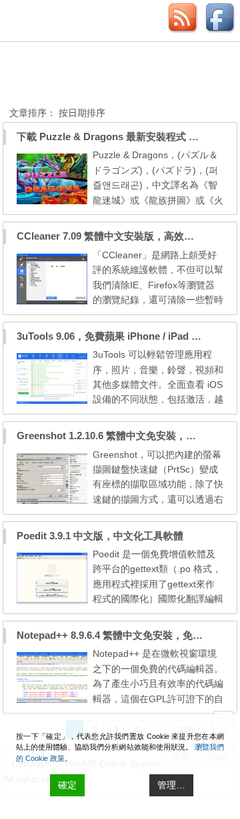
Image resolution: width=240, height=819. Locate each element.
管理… (171, 785)
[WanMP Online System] (82, 76)
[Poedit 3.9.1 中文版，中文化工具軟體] (52, 600)
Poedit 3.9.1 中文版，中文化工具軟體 (100, 535)
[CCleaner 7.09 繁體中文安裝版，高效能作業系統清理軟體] (52, 301)
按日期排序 (80, 112)
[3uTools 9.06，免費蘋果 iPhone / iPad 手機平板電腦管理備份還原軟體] (52, 400)
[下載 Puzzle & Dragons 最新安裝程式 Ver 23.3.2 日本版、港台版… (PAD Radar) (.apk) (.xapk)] (52, 201)
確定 (67, 785)
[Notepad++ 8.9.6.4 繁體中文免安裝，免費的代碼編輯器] (52, 699)
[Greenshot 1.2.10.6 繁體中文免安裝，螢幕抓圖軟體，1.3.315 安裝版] (52, 500)
